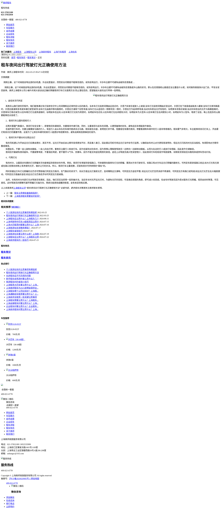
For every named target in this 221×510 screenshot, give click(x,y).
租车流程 (10, 37)
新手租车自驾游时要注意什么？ (20, 279)
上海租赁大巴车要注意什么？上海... (22, 285)
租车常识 (31, 58)
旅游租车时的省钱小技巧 (17, 282)
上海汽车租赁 (60, 52)
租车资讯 (6, 257)
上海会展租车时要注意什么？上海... (22, 303)
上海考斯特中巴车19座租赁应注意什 (22, 222)
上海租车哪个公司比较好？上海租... (22, 291)
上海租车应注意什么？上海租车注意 (22, 237)
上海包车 (73, 52)
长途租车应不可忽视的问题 (18, 276)
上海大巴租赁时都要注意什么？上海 (22, 225)
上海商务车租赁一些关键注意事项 (21, 297)
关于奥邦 (10, 43)
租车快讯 (10, 40)
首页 (13, 58)
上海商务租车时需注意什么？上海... (22, 309)
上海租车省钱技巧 (14, 231)
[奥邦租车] (6, 3)
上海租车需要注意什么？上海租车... (22, 300)
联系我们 (10, 46)
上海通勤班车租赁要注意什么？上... (22, 294)
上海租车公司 (30, 52)
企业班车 (10, 34)
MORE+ (15, 207)
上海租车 (17, 52)
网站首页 (10, 25)
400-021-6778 (12, 483)
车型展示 (10, 28)
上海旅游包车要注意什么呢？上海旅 (22, 234)
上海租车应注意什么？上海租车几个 (22, 219)
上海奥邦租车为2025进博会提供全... (22, 288)
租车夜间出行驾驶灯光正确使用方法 (22, 215)
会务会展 (10, 31)
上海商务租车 (45, 52)
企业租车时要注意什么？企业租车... (22, 306)
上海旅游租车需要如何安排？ (27, 196)
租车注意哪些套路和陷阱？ (26, 193)
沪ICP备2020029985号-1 (20, 479)
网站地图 (35, 479)
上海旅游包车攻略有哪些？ (18, 228)
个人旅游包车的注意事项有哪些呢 (21, 212)
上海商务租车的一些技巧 (17, 240)
